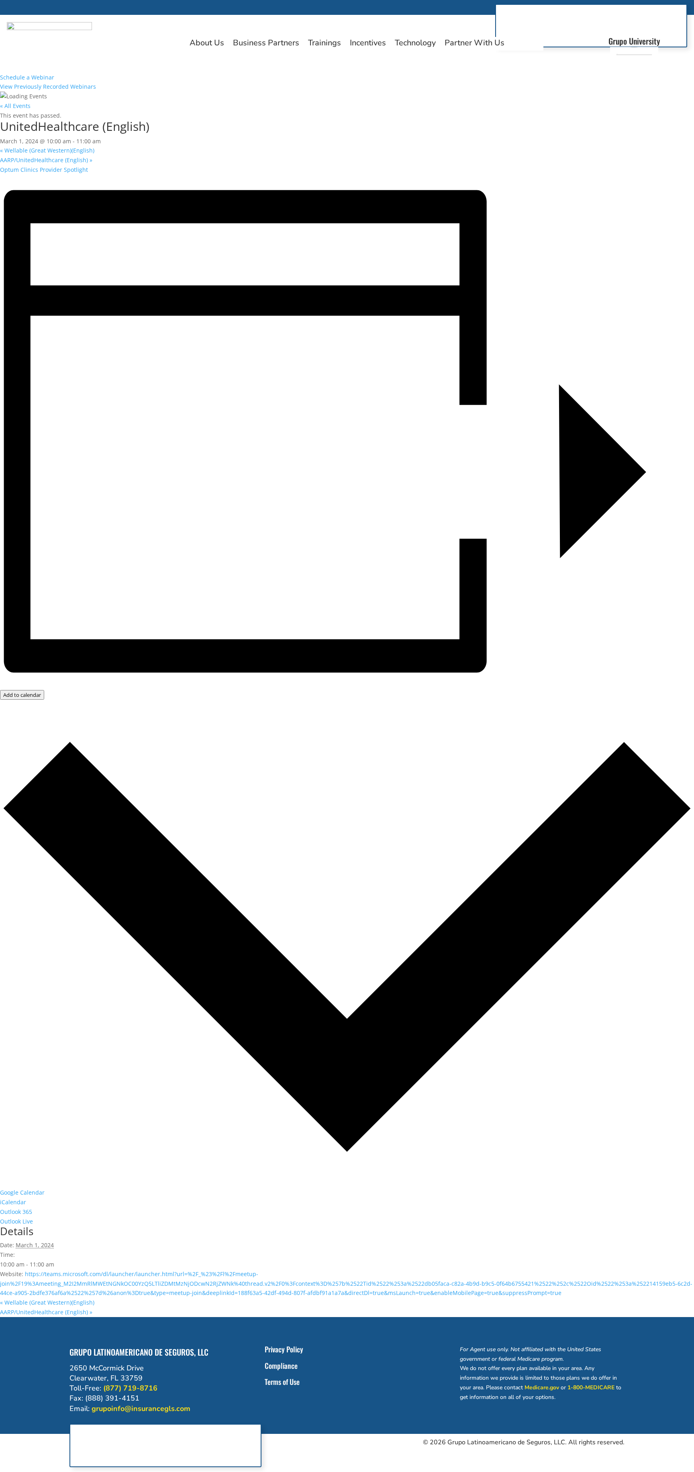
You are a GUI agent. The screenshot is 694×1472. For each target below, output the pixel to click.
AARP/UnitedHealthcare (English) (46, 160)
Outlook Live (16, 1221)
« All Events (15, 106)
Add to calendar (22, 694)
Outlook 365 (16, 1211)
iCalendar (13, 1202)
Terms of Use (282, 1381)
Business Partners (266, 44)
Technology (415, 44)
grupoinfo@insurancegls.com (141, 1408)
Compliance (281, 1365)
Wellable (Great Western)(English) (47, 150)
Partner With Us (474, 44)
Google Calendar (22, 1192)
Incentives (368, 44)
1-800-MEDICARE (590, 1387)
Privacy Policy (284, 1349)
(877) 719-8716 (130, 1388)
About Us (207, 44)
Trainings (324, 44)
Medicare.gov (542, 1387)
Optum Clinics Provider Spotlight (44, 169)
